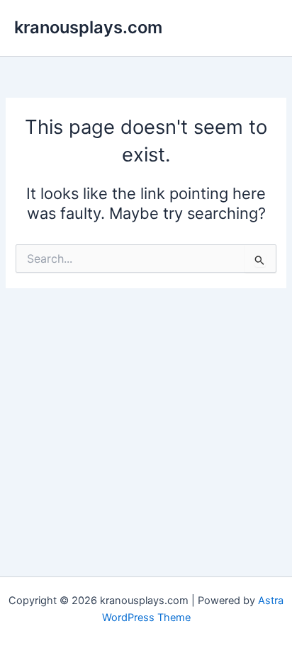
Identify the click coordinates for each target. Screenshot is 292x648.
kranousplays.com (88, 27)
